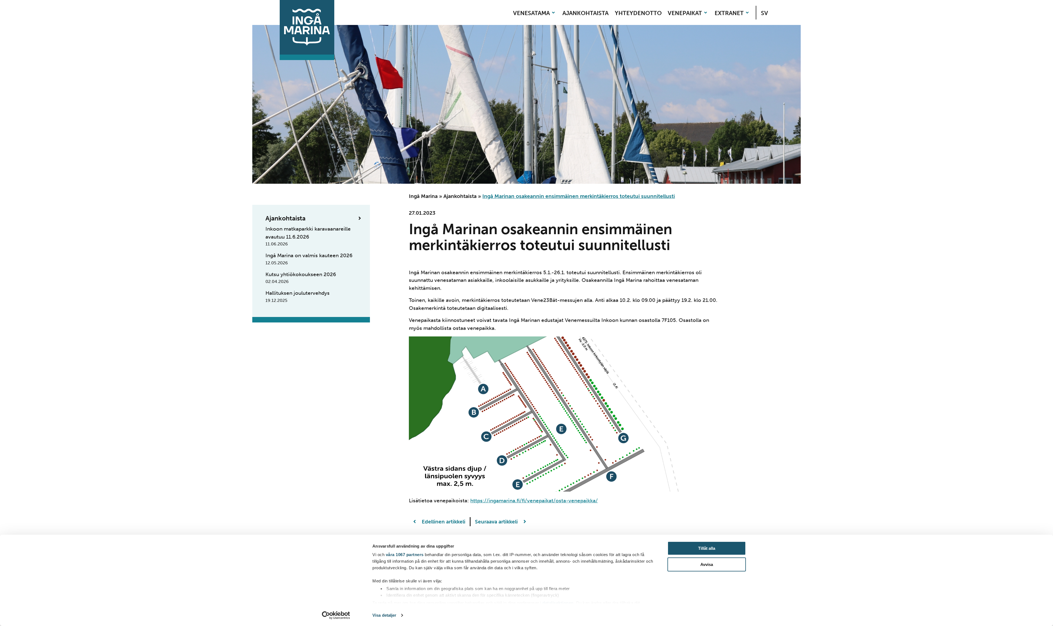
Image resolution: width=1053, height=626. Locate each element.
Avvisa (706, 564)
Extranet (729, 13)
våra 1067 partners (405, 554)
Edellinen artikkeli (442, 522)
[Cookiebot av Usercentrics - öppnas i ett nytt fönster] (336, 615)
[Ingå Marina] (307, 27)
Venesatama (531, 13)
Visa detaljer (384, 615)
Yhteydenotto (638, 13)
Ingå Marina (423, 196)
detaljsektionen (558, 602)
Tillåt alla (706, 548)
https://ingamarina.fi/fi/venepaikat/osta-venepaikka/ (534, 500)
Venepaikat (685, 13)
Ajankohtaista (585, 13)
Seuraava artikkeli (497, 522)
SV (764, 13)
